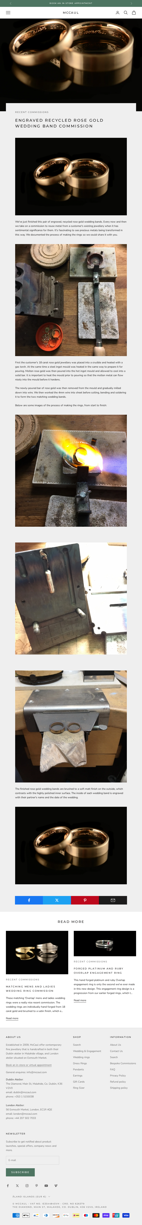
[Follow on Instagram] (27, 1186)
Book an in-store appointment (71, 3)
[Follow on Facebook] (8, 1186)
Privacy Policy (118, 1075)
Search (77, 1045)
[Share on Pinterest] (85, 900)
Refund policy (118, 1081)
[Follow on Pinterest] (36, 1186)
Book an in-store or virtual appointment (29, 1065)
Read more (12, 1018)
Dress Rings (80, 1063)
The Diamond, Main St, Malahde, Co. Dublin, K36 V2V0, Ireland (60, 1207)
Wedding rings (81, 1057)
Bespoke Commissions (123, 1063)
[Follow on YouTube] (46, 1186)
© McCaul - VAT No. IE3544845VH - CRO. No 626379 (49, 1203)
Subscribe (20, 1172)
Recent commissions (32, 112)
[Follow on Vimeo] (56, 1186)
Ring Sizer (78, 1088)
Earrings (77, 1075)
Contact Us (116, 1051)
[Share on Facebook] (29, 900)
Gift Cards (79, 1081)
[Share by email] (113, 900)
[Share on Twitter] (57, 900)
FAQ (112, 1069)
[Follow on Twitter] (17, 1186)
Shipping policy (119, 1088)
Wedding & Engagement (87, 1051)
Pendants (78, 1069)
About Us (115, 1045)
